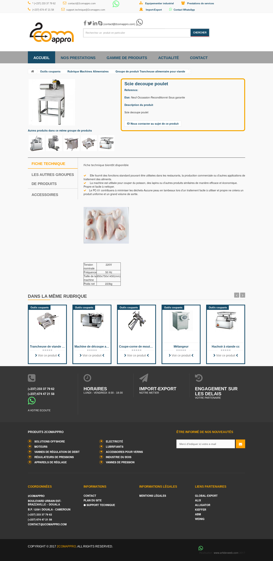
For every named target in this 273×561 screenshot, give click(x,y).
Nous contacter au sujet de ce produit (155, 123)
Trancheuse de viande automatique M (47, 346)
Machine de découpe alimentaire (91, 346)
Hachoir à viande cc (226, 346)
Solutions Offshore (49, 441)
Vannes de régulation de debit (57, 452)
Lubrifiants (114, 446)
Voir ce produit (47, 355)
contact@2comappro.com (82, 3)
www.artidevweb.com (226, 552)
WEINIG (199, 519)
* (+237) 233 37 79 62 (44, 3)
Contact (199, 58)
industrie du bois (118, 457)
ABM (198, 514)
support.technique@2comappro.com (85, 9)
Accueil (41, 58)
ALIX (198, 500)
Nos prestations (78, 58)
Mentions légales (152, 495)
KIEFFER (200, 509)
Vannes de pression (120, 462)
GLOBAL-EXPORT (206, 495)
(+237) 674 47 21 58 (43, 9)
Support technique (100, 505)
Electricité (114, 441)
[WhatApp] (116, 5)
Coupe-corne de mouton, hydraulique (136, 346)
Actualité (168, 58)
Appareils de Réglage (50, 462)
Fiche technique (48, 164)
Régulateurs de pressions (54, 457)
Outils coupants (50, 71)
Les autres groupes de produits (53, 179)
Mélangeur (181, 346)
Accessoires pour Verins (124, 452)
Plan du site (93, 500)
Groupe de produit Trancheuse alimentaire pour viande (150, 71)
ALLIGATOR (202, 505)
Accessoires (45, 195)
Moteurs (40, 446)
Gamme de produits (127, 58)
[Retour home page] (32, 71)
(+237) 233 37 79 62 (41, 389)
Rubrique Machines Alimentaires (88, 71)
